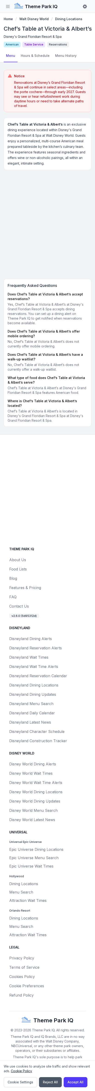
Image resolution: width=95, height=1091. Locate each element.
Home (8, 19)
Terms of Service (24, 967)
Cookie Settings (20, 1082)
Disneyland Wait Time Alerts (33, 666)
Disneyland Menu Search (31, 703)
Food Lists (18, 569)
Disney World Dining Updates (34, 801)
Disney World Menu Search (33, 810)
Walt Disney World (34, 19)
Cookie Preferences (26, 986)
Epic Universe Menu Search (34, 857)
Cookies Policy (22, 976)
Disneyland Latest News (30, 722)
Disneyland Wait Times (28, 657)
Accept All (75, 1082)
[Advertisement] (47, 223)
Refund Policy (21, 995)
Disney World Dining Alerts (32, 764)
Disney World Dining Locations (35, 792)
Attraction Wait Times (28, 900)
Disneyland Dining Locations (33, 685)
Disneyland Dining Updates (32, 694)
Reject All (50, 1082)
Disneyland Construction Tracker (38, 740)
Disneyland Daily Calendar (32, 713)
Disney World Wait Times (31, 773)
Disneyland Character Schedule (37, 731)
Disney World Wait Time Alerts (35, 782)
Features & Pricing (25, 587)
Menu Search (21, 892)
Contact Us (19, 606)
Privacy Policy (21, 958)
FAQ (13, 597)
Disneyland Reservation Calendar (38, 675)
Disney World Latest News (32, 819)
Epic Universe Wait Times (31, 866)
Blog (13, 578)
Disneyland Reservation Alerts (35, 648)
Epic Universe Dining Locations (36, 849)
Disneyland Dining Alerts (30, 638)
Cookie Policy (21, 1071)
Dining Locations (68, 19)
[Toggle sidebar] (7, 6)
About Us (17, 559)
